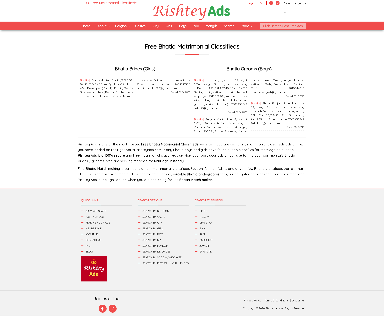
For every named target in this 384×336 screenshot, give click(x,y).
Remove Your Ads (97, 222)
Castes (140, 26)
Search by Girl (152, 228)
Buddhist (205, 240)
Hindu (203, 211)
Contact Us (93, 240)
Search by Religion (155, 211)
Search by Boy (152, 234)
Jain (202, 234)
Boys (183, 26)
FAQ (261, 3)
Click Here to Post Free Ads (283, 26)
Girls (169, 26)
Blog (250, 3)
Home (86, 26)
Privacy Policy (252, 300)
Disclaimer (298, 300)
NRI (196, 26)
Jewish (204, 245)
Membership (93, 228)
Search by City (152, 222)
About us (91, 234)
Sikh (202, 228)
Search (229, 26)
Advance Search (96, 211)
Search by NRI (151, 240)
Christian (205, 222)
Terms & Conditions (276, 300)
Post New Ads (95, 216)
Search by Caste (153, 216)
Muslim (204, 216)
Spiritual (205, 251)
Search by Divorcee (156, 251)
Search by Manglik (155, 245)
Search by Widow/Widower (162, 257)
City (156, 26)
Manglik (211, 26)
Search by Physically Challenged (165, 263)
